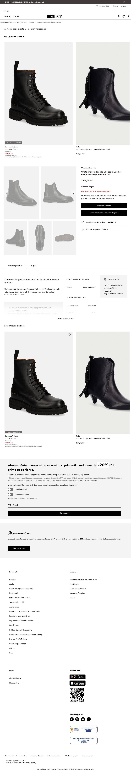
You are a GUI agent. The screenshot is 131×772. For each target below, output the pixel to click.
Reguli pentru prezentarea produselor (24, 611)
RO (24, 763)
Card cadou (14, 625)
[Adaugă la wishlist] (70, 45)
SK (27, 763)
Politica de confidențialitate (20, 630)
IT (20, 763)
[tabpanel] (65, 295)
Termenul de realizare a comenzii (83, 579)
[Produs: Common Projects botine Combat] (38, 93)
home (7, 22)
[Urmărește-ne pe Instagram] (77, 719)
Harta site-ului (87, 756)
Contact (12, 579)
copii (16, 16)
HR (16, 763)
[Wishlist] (123, 16)
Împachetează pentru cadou (21, 620)
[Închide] (124, 2)
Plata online (14, 683)
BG (7, 763)
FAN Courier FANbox (78, 588)
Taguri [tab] (33, 265)
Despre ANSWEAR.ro (18, 639)
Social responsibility (17, 644)
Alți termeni (14, 607)
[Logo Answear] (54, 16)
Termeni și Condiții (36, 756)
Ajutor (11, 584)
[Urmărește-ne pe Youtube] (83, 719)
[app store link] (77, 682)
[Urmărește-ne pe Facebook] (72, 719)
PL (22, 763)
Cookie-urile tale (71, 756)
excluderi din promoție (88, 480)
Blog (11, 653)
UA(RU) (33, 763)
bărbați (7, 16)
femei (6, 11)
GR (14, 763)
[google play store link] (77, 676)
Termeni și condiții (16, 602)
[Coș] (128, 16)
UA (29, 763)
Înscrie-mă (64, 513)
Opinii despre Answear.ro (19, 598)
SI (25, 763)
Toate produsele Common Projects (104, 213)
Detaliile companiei (54, 756)
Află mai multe (19, 548)
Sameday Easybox (77, 593)
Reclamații (13, 593)
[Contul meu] (118, 16)
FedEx (72, 598)
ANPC (11, 648)
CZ (12, 763)
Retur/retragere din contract (21, 588)
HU (18, 763)
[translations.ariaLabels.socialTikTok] (88, 719)
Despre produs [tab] (15, 265)
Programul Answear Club (19, 616)
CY (10, 763)
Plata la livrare (15, 678)
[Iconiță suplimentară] (84, 729)
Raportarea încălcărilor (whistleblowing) (25, 634)
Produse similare (104, 205)
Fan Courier (74, 584)
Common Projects (88, 168)
